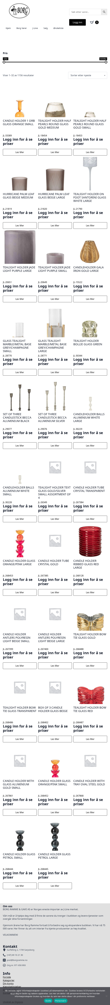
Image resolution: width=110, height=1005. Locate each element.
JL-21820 (53, 205)
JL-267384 (89, 499)
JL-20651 (19, 279)
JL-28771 (53, 352)
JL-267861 (18, 792)
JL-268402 (53, 719)
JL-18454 (54, 132)
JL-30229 (89, 425)
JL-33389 (19, 132)
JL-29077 (18, 425)
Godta (48, 1001)
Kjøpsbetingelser (12, 986)
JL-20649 (54, 279)
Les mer (19, 152)
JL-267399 (18, 645)
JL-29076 (53, 425)
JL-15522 (88, 279)
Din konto (8, 983)
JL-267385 (53, 572)
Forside (7, 977)
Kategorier (8, 980)
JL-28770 (18, 352)
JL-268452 (54, 792)
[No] (106, 996)
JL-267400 (53, 645)
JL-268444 (19, 865)
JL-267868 (89, 792)
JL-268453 (19, 572)
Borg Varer (21, 28)
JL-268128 (88, 572)
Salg (46, 28)
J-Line (35, 28)
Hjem (8, 28)
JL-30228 (18, 499)
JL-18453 (89, 132)
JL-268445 (54, 865)
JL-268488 (89, 645)
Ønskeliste (58, 28)
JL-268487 (89, 719)
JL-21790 (89, 205)
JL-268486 (19, 719)
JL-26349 (54, 499)
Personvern (60, 1001)
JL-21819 (18, 205)
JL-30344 (88, 352)
